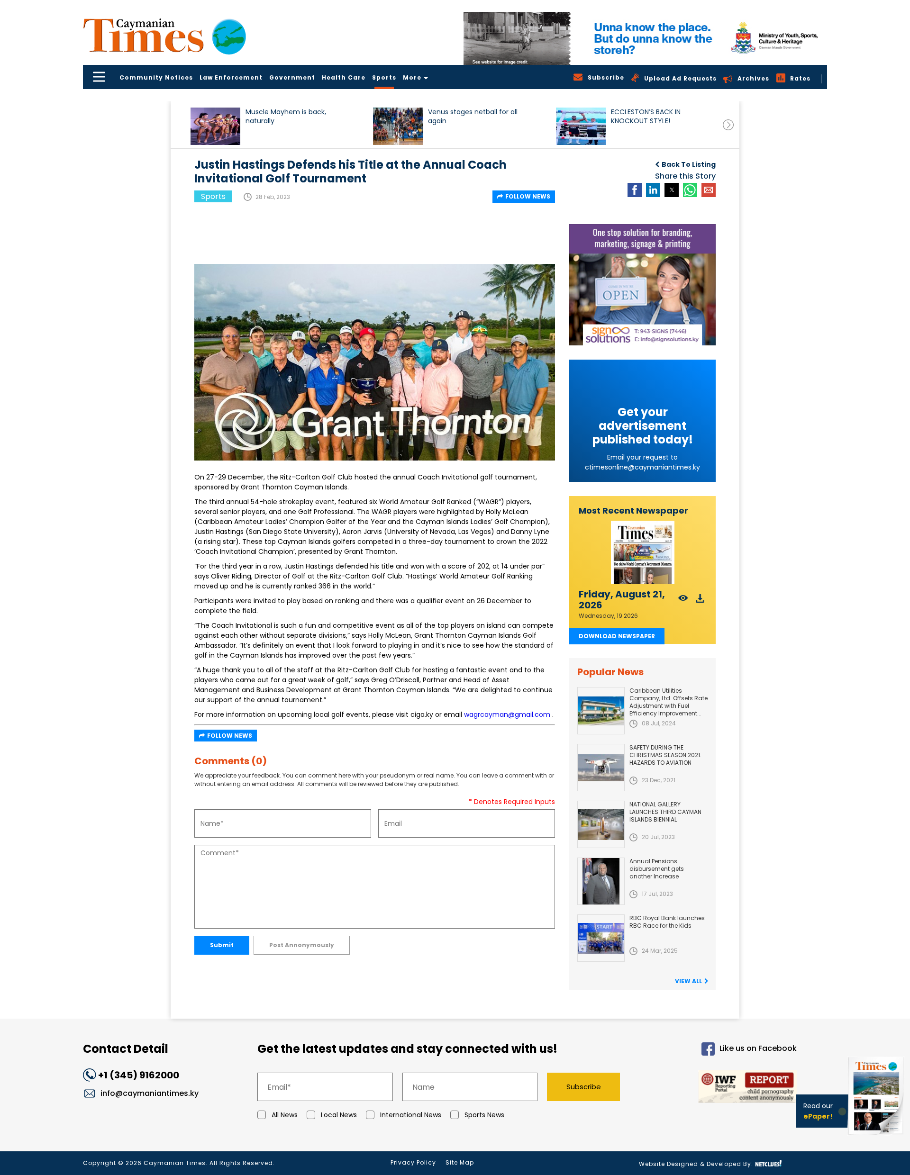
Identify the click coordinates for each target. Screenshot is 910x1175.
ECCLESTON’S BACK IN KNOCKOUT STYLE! (646, 117)
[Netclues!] (768, 1163)
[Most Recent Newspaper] (642, 553)
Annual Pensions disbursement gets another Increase (656, 868)
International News (410, 1115)
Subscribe (583, 1087)
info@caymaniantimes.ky (149, 1093)
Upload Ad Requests (680, 78)
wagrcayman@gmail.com (507, 714)
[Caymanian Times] (164, 35)
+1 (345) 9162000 (138, 1075)
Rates (800, 78)
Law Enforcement (231, 77)
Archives (753, 78)
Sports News (484, 1115)
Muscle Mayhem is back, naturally (286, 117)
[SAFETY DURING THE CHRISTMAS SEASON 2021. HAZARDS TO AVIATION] (601, 767)
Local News (339, 1115)
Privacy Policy (413, 1162)
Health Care (343, 77)
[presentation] (728, 124)
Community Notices (156, 77)
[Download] (700, 601)
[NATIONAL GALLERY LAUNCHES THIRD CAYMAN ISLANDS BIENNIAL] (601, 824)
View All (688, 981)
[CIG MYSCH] (645, 38)
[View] (683, 601)
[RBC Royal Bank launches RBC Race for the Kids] (601, 938)
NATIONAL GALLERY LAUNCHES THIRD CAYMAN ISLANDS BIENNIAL (665, 811)
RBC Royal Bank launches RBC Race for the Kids (667, 922)
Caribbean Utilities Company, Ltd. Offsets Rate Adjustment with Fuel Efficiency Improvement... (668, 702)
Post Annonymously (301, 945)
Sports (384, 77)
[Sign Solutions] (642, 284)
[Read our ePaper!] (877, 1136)
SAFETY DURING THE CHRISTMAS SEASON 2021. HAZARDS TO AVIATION (665, 755)
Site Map (460, 1162)
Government (292, 77)
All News (285, 1115)
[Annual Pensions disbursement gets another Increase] (601, 881)
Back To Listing (689, 164)
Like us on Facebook (758, 1048)
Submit (222, 945)
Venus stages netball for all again (473, 117)
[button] (215, 126)
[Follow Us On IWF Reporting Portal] (717, 1088)
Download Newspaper (617, 636)
